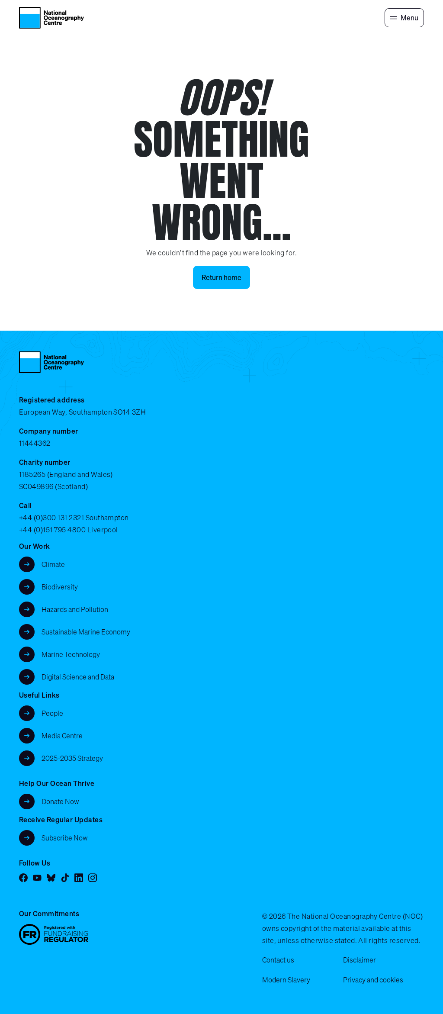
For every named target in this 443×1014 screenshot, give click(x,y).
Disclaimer (359, 960)
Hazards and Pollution (75, 609)
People (52, 713)
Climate (53, 564)
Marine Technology (71, 654)
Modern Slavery (286, 980)
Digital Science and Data (78, 677)
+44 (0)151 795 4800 (52, 529)
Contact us (278, 960)
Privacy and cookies (373, 980)
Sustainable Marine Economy (86, 632)
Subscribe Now (65, 838)
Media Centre (62, 735)
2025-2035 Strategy (72, 758)
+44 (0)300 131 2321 (51, 517)
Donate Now (60, 801)
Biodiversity (60, 587)
